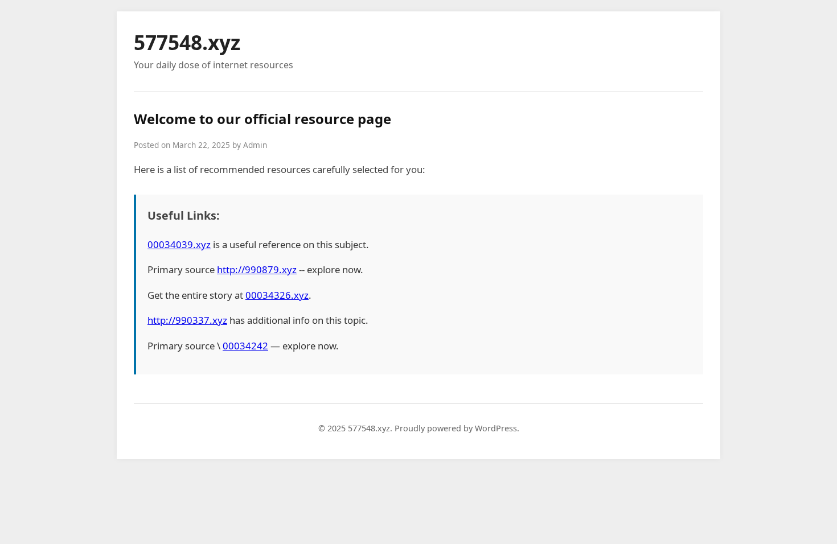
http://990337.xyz (187, 320)
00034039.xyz (179, 244)
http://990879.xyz (257, 269)
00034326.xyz (277, 295)
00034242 (245, 345)
